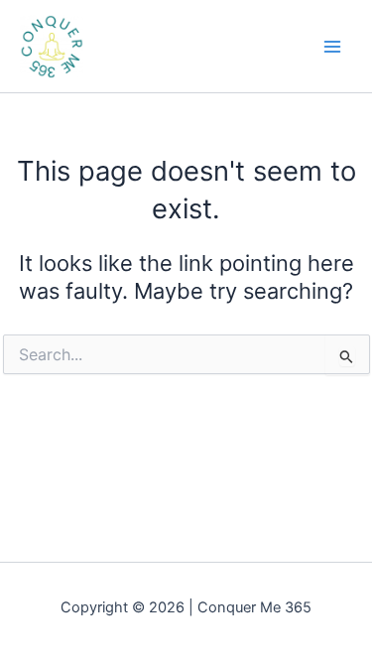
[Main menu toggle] (332, 46)
